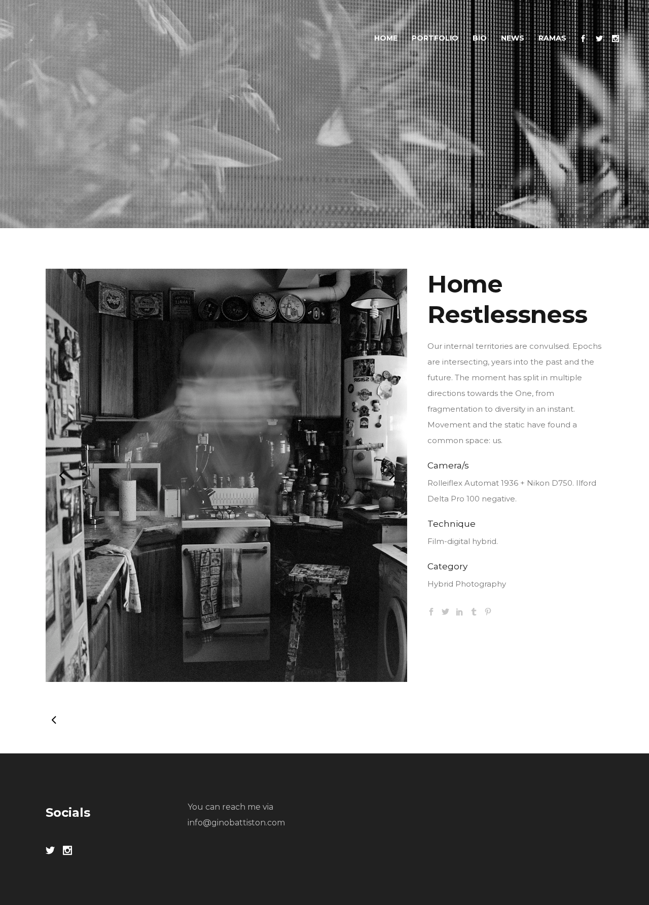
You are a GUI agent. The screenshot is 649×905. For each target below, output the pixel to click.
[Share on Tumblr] (474, 611)
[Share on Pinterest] (488, 611)
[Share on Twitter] (445, 611)
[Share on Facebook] (431, 611)
